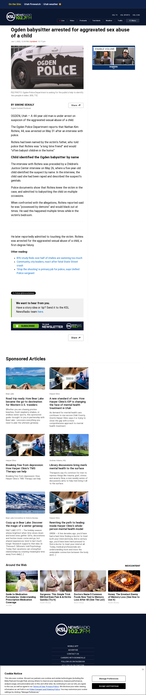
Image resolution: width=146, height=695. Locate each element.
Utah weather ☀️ (52, 4)
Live (62, 21)
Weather (109, 21)
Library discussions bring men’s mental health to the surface (68, 467)
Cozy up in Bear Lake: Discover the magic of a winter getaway (24, 524)
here (40, 311)
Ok (143, 669)
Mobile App (73, 646)
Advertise (73, 650)
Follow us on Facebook (73, 661)
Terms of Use (39, 686)
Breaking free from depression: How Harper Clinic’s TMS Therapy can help (24, 468)
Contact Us (73, 654)
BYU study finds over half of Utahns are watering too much (49, 258)
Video (72, 21)
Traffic (120, 21)
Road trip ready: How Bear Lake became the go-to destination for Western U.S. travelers (25, 402)
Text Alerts (96, 21)
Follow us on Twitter (73, 665)
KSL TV (114, 15)
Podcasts (83, 21)
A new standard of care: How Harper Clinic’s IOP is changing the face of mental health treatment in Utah (67, 403)
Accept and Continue (108, 686)
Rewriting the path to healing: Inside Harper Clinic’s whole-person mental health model (67, 526)
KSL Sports (125, 15)
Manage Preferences (108, 679)
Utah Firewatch (32, 4)
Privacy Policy (52, 686)
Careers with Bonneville (73, 657)
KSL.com (136, 15)
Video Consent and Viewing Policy (44, 689)
